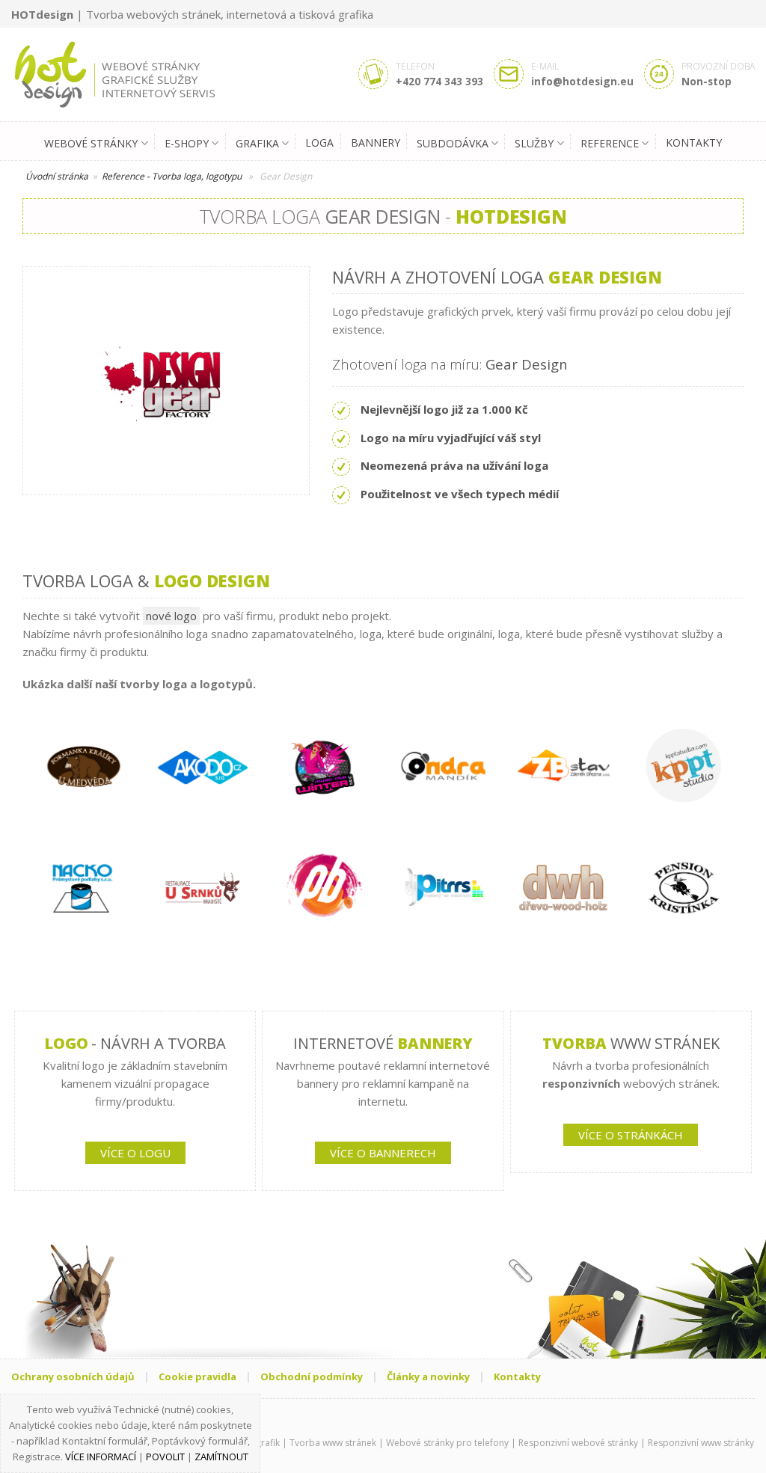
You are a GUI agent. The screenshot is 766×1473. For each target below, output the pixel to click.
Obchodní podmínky (311, 1376)
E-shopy (187, 143)
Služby (534, 143)
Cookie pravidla (197, 1376)
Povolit (165, 1456)
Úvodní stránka (56, 176)
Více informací (100, 1456)
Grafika (257, 143)
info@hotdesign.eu (582, 81)
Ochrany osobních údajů (73, 1376)
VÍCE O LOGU (135, 1152)
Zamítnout (221, 1456)
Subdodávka (452, 143)
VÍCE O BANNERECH (383, 1152)
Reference (609, 143)
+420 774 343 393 (439, 81)
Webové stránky (91, 143)
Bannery (375, 142)
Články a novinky (428, 1376)
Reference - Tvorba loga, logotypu (172, 176)
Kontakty (694, 142)
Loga (319, 142)
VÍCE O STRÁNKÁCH (630, 1134)
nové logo (171, 615)
